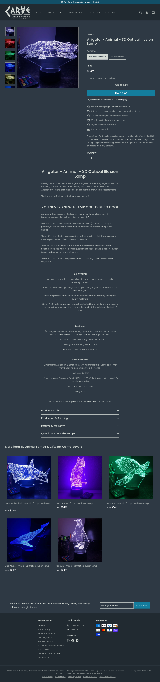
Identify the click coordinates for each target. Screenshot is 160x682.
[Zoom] (47, 57)
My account (43, 657)
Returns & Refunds (46, 633)
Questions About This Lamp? (58, 433)
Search (41, 625)
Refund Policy (60, 676)
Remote (91, 51)
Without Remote (97, 56)
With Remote (117, 56)
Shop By (53, 12)
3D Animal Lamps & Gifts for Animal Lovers (51, 447)
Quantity (91, 152)
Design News (74, 12)
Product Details (50, 410)
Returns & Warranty (53, 426)
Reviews (111, 12)
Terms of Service (45, 641)
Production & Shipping (54, 418)
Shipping (90, 78)
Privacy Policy (44, 629)
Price (89, 65)
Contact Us (43, 649)
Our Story (93, 12)
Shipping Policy (45, 637)
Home (39, 12)
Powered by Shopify (108, 676)
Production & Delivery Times (51, 645)
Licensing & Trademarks (49, 653)
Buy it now (121, 92)
